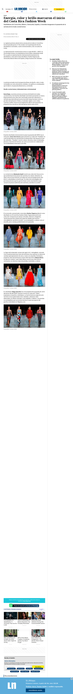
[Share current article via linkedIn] (51, 11)
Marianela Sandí (14, 671)
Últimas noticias (32, 9)
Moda (5, 15)
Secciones (8, 9)
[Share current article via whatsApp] (66, 11)
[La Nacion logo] (20, 9)
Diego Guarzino (11, 668)
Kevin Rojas (29, 668)
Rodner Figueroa (24, 671)
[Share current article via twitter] (36, 11)
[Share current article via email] (7, 11)
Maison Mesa (21, 668)
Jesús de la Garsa (38, 668)
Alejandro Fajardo (35, 671)
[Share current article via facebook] (22, 11)
